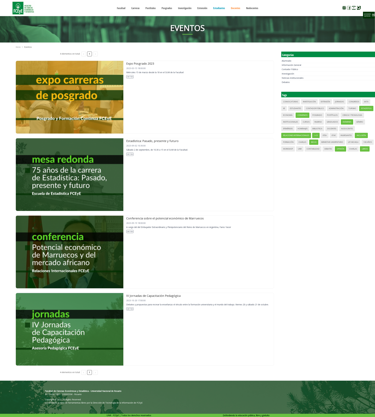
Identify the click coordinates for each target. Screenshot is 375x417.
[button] (369, 15)
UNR (300, 149)
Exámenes (347, 122)
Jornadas (339, 101)
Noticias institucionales (293, 78)
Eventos (28, 47)
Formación (288, 142)
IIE (284, 108)
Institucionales (290, 122)
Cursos (306, 122)
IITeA (325, 135)
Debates (286, 82)
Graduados (332, 122)
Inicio (18, 47)
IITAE (334, 135)
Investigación (288, 73)
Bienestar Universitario (332, 142)
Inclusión (361, 135)
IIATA (366, 101)
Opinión (340, 149)
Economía (288, 115)
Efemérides (288, 128)
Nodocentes (347, 128)
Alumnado (286, 60)
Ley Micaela (353, 142)
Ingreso (318, 122)
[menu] (187, 8)
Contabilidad (313, 149)
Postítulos (332, 115)
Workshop (288, 149)
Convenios (302, 115)
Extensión (325, 101)
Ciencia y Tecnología (352, 115)
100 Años (367, 142)
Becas (313, 142)
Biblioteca (317, 128)
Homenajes (302, 128)
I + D (316, 135)
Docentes (331, 128)
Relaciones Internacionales (296, 135)
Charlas (302, 142)
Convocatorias (290, 101)
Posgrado (317, 115)
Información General (291, 65)
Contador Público (290, 69)
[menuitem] (121, 8)
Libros (365, 149)
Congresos (354, 101)
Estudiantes (295, 108)
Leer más (130, 77)
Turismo (352, 108)
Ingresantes (346, 135)
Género (359, 122)
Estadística (366, 108)
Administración (336, 108)
